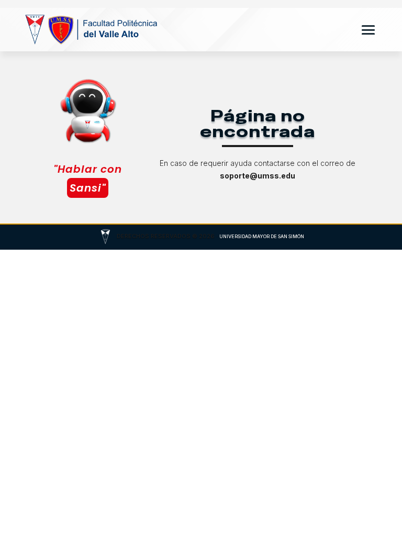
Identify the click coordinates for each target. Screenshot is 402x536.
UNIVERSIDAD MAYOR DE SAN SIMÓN (261, 236)
